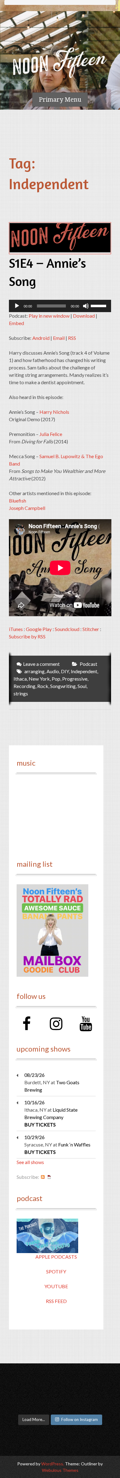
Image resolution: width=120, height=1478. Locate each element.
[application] (60, 306)
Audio (52, 671)
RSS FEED (56, 1301)
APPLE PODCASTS (56, 1257)
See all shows (30, 1162)
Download (84, 316)
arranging (34, 671)
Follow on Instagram (79, 1419)
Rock (42, 686)
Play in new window (49, 316)
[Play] (17, 306)
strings (21, 693)
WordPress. (52, 1463)
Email (59, 338)
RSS (72, 338)
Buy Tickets (40, 1124)
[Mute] (86, 306)
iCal (49, 1177)
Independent (84, 671)
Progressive (74, 679)
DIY (65, 671)
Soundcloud (67, 629)
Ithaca (20, 679)
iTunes (16, 629)
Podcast (88, 664)
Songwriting (63, 686)
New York (39, 679)
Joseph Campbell (27, 508)
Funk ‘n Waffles (74, 1144)
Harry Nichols (54, 412)
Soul (82, 686)
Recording (24, 686)
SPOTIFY (56, 1271)
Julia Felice (50, 434)
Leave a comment (41, 664)
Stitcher (90, 629)
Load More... (33, 1419)
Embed (16, 323)
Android (41, 338)
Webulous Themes (60, 1470)
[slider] (99, 305)
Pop (56, 679)
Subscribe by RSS (27, 636)
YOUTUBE (56, 1286)
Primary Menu (60, 99)
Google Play (39, 629)
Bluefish (17, 500)
